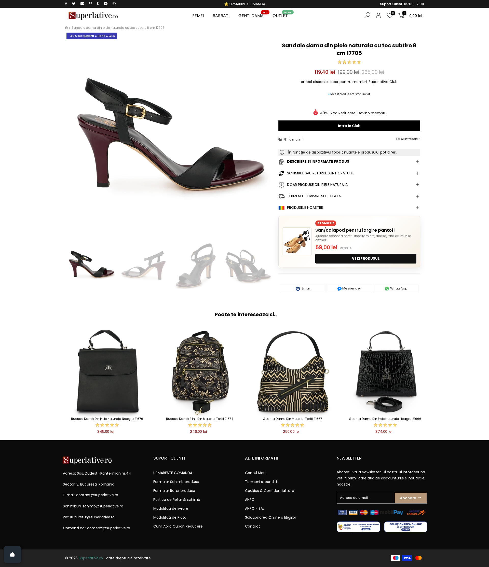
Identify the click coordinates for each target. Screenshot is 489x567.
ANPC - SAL (254, 508)
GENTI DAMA (253, 15)
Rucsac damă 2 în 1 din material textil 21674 (199, 419)
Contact (252, 526)
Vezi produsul (365, 258)
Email (305, 288)
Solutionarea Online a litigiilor (270, 517)
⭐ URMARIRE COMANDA (244, 4)
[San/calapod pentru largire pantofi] (297, 241)
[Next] (266, 139)
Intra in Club (349, 125)
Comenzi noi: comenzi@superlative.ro (96, 528)
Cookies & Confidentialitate (269, 490)
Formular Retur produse (174, 490)
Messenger (351, 288)
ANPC (249, 499)
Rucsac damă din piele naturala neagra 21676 (107, 419)
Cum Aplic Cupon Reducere (178, 526)
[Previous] (73, 139)
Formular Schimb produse (176, 481)
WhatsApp (398, 288)
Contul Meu (255, 472)
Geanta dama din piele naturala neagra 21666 (385, 419)
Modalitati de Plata (169, 517)
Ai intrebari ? (410, 139)
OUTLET (282, 15)
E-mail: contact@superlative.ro (90, 494)
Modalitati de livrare (170, 508)
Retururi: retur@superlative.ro (89, 517)
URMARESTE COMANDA (172, 472)
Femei (198, 16)
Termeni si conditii (261, 481)
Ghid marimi (293, 139)
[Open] (12, 554)
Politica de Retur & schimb (176, 499)
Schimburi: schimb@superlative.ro (93, 506)
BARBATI (221, 16)
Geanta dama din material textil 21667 (292, 419)
